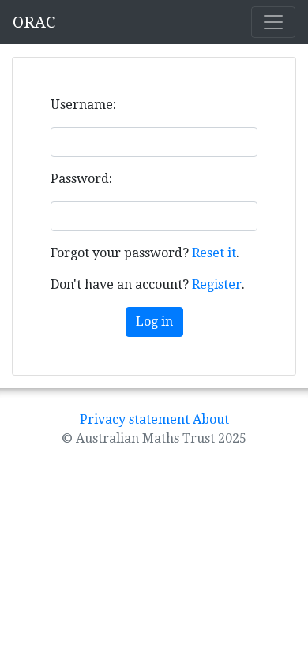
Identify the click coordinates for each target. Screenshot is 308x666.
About (211, 419)
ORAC (34, 22)
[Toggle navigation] (273, 22)
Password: (81, 178)
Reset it (214, 252)
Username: (83, 104)
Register (217, 284)
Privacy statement (135, 419)
